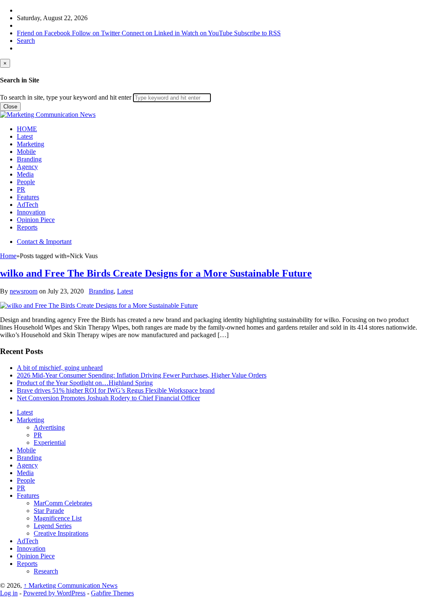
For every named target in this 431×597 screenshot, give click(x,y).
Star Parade (49, 510)
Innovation (31, 212)
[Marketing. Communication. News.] (48, 114)
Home (8, 255)
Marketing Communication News (70, 585)
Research (46, 571)
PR (21, 189)
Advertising (49, 427)
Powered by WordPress (54, 593)
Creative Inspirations (61, 533)
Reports (27, 227)
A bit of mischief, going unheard (60, 367)
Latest (25, 136)
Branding (29, 159)
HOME (27, 128)
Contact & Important (44, 241)
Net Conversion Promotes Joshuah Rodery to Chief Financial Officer (108, 398)
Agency (27, 166)
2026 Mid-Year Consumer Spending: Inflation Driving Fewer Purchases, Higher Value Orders (141, 375)
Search (26, 40)
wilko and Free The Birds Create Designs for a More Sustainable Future (156, 273)
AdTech (27, 204)
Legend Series (53, 525)
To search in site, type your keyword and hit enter (65, 97)
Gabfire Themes (112, 593)
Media (25, 174)
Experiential (50, 442)
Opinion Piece (36, 219)
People (26, 181)
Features (28, 197)
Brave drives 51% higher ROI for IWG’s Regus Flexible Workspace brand (116, 390)
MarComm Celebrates (63, 503)
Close (10, 106)
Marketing (30, 144)
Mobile (26, 151)
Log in (9, 593)
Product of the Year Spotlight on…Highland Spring (85, 382)
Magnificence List (58, 518)
